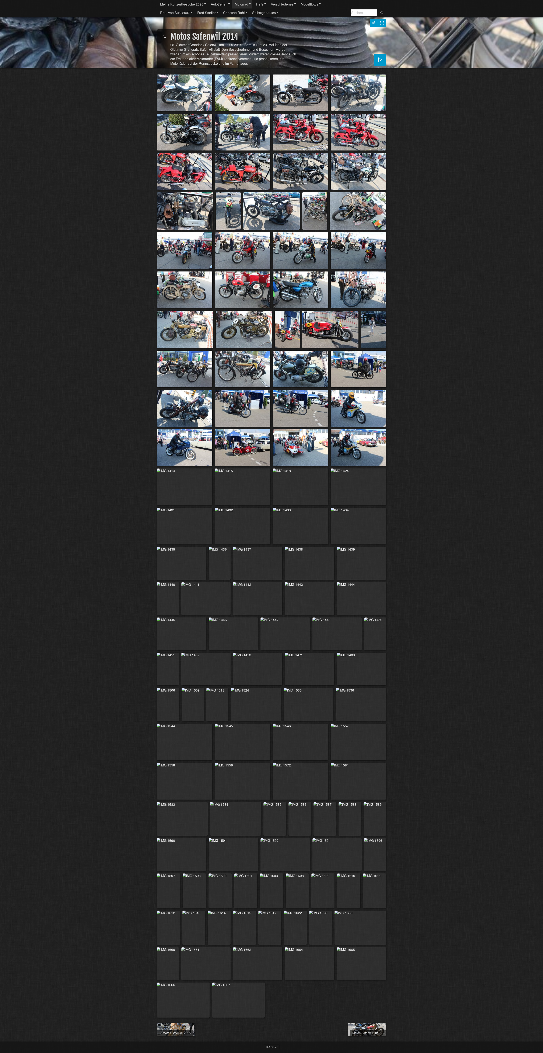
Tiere (259, 4)
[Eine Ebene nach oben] (164, 36)
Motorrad (241, 4)
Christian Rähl (234, 12)
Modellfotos (309, 4)
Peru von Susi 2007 (175, 12)
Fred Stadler (206, 12)
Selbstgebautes (264, 12)
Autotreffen (219, 4)
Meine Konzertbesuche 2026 (181, 4)
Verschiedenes (282, 4)
